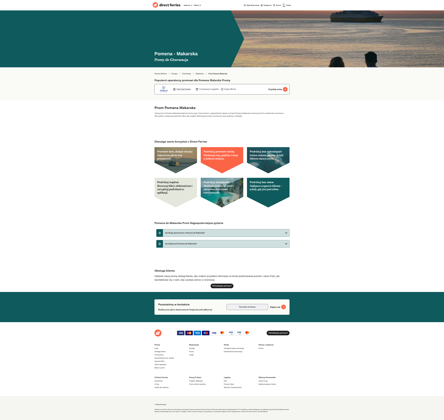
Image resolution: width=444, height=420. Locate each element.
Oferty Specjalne (160, 364)
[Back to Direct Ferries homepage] (166, 5)
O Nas (156, 384)
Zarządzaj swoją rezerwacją (234, 348)
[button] (223, 233)
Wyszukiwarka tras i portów (164, 358)
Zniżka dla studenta (161, 387)
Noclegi (192, 348)
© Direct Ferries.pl (160, 404)
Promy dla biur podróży (197, 384)
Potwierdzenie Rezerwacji (233, 351)
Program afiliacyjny (196, 381)
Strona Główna (160, 74)
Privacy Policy (229, 384)
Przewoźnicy (159, 355)
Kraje (156, 348)
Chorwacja (186, 74)
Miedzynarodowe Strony (267, 384)
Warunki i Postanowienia (233, 387)
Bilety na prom (159, 368)
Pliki (225, 381)
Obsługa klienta (160, 351)
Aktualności (158, 381)
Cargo (191, 355)
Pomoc (261, 348)
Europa (174, 74)
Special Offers (159, 361)
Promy (191, 351)
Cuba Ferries (263, 381)
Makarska (200, 74)
